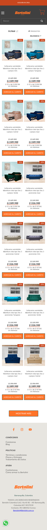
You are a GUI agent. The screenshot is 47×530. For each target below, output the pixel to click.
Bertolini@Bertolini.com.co (23, 510)
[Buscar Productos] (42, 21)
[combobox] (23, 21)
